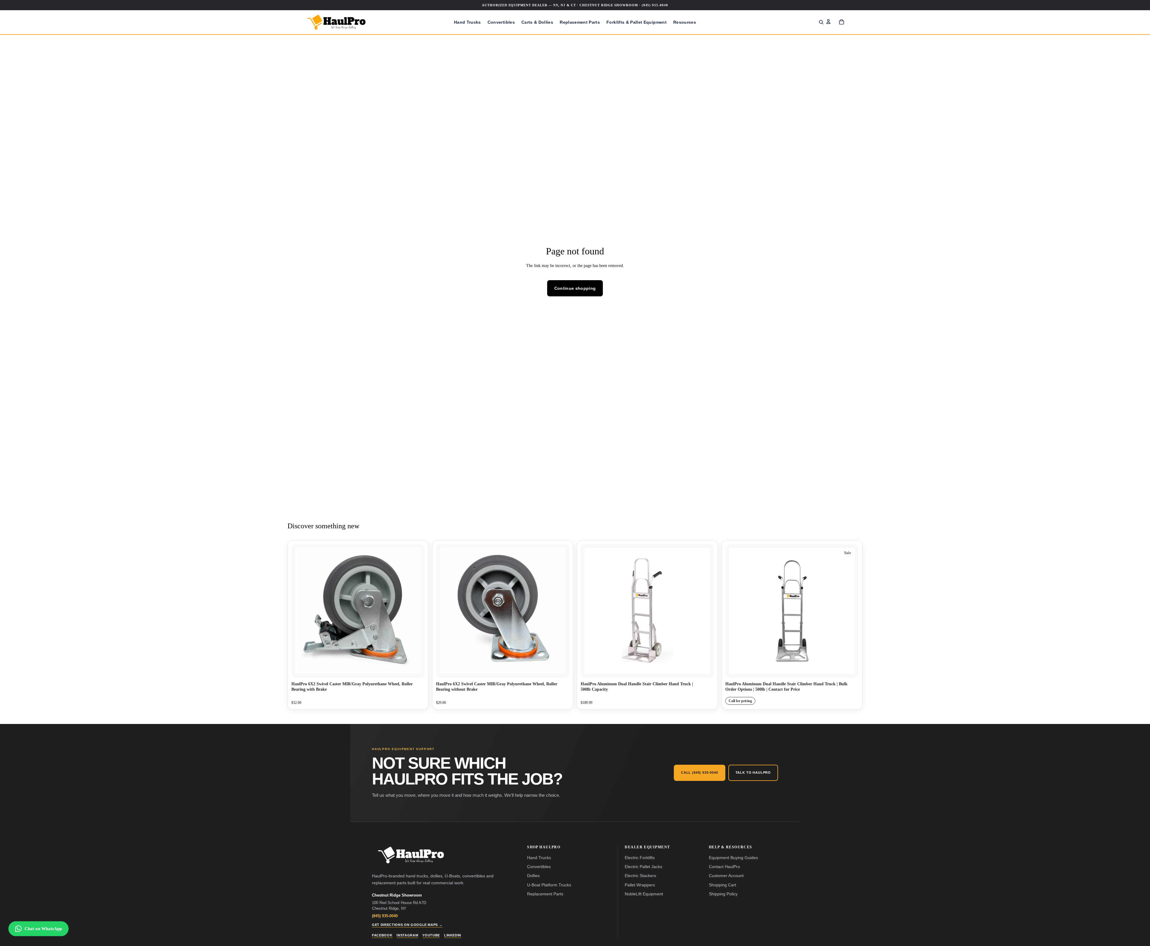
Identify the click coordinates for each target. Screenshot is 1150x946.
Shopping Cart (722, 885)
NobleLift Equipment (644, 894)
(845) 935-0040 (385, 916)
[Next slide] (705, 610)
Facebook (382, 935)
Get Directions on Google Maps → (407, 925)
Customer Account (726, 875)
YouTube (431, 935)
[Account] (828, 21)
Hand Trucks (539, 858)
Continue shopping (575, 288)
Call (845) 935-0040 (699, 772)
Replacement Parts (545, 894)
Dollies (533, 875)
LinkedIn (452, 935)
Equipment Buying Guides (733, 858)
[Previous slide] (590, 610)
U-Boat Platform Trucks (549, 885)
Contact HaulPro (724, 866)
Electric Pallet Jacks (643, 866)
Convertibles (539, 866)
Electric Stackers (640, 875)
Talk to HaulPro (753, 772)
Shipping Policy (723, 894)
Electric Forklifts (640, 858)
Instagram (407, 935)
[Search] (821, 22)
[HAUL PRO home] (411, 855)
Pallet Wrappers (640, 885)
